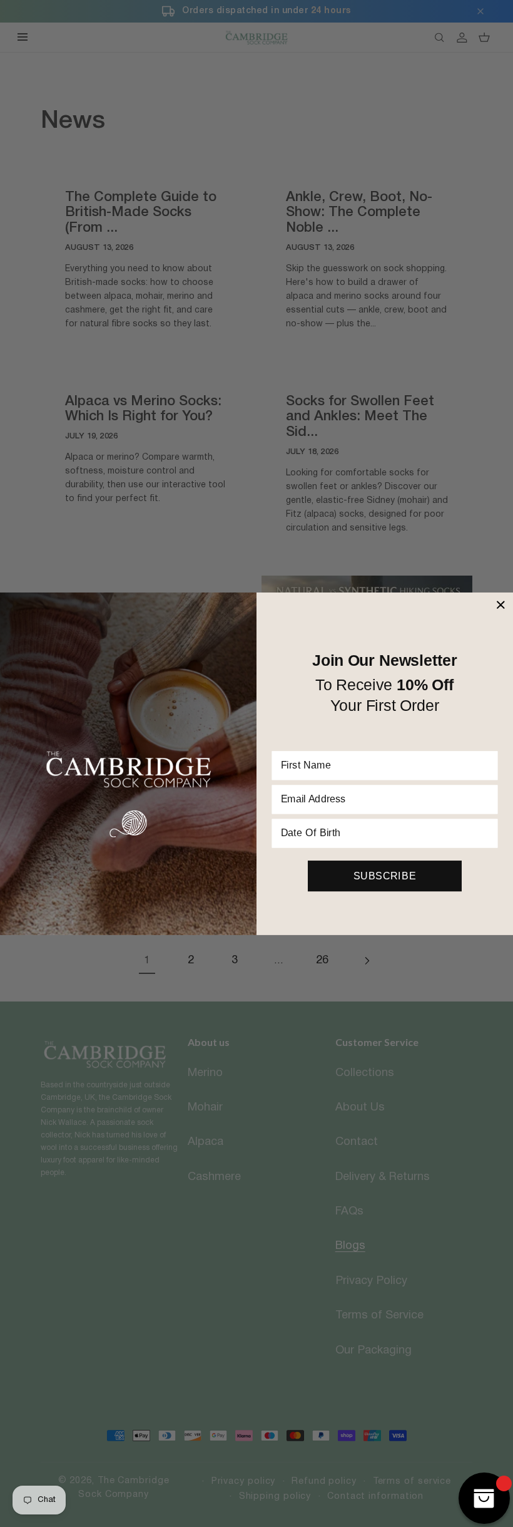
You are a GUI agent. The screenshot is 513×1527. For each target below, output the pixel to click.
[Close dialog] (500, 604)
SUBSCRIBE (384, 875)
